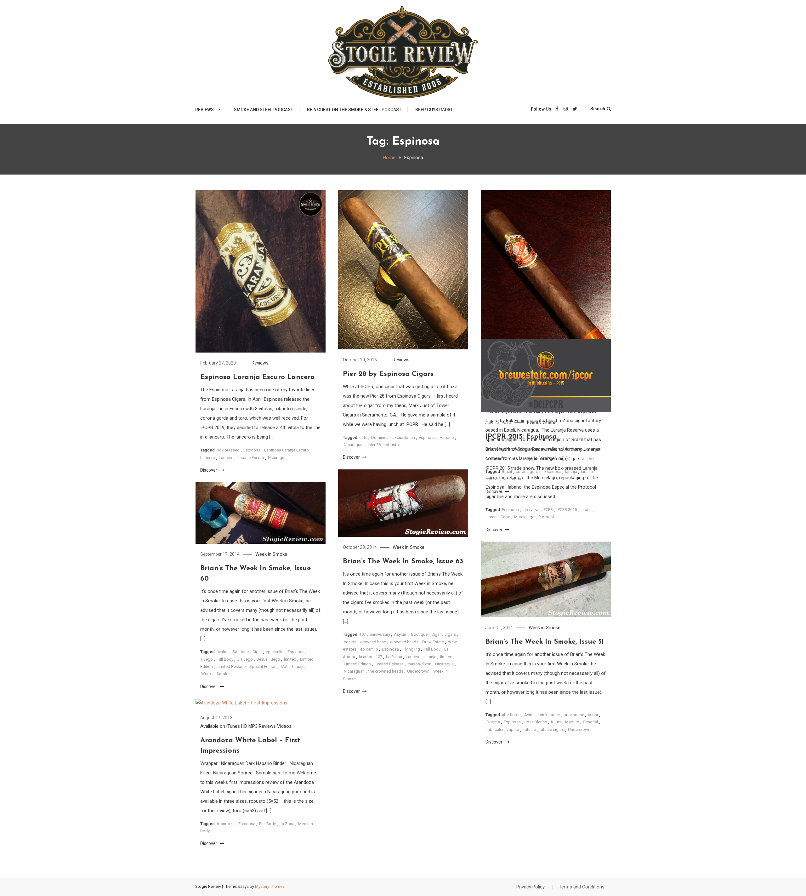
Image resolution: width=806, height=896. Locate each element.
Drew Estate (433, 642)
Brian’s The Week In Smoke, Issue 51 (544, 642)
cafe (363, 437)
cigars (450, 634)
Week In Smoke (215, 673)
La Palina (394, 656)
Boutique (419, 634)
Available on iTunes (220, 726)
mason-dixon (419, 664)
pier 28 (374, 444)
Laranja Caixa (498, 516)
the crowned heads (385, 671)
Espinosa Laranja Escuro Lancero (257, 377)
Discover (209, 470)
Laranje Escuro (250, 457)
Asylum (400, 634)
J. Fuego (245, 659)
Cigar (436, 634)
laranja (587, 509)
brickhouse (574, 714)
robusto (391, 444)
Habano (447, 437)
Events (534, 422)
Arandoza (226, 823)
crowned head (373, 642)
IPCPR (547, 509)
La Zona (287, 823)
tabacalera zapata (502, 729)
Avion (529, 714)
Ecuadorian (404, 437)
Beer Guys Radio (433, 109)
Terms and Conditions (581, 887)
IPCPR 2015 (567, 509)
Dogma (493, 722)
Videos (549, 422)
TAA (284, 666)
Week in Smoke (408, 547)
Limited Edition (357, 664)
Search (597, 108)
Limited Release (389, 664)
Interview (531, 509)
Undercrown (418, 671)
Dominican (381, 437)
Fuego (207, 659)
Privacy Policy (530, 887)
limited (446, 656)
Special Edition (262, 666)
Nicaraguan (354, 444)
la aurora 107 (370, 656)
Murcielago (524, 516)
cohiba (350, 642)
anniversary (380, 634)
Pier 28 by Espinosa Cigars (388, 374)
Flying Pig (411, 649)
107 (362, 634)
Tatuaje (298, 666)
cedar (593, 714)
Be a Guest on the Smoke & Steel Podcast (354, 109)
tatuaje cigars (552, 729)
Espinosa (251, 450)
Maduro (572, 722)
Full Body (432, 649)
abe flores (511, 714)
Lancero (226, 457)
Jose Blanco (536, 722)
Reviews (204, 109)
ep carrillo (369, 649)
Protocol (546, 516)
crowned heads (404, 642)
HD (244, 726)
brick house (549, 714)
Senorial (590, 722)
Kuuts (556, 722)
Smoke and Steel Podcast (263, 109)
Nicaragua (277, 457)
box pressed (228, 450)
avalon (223, 651)
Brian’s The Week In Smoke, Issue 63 (403, 561)
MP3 (253, 726)
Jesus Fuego (268, 659)
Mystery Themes (270, 886)
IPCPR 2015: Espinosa (521, 436)
